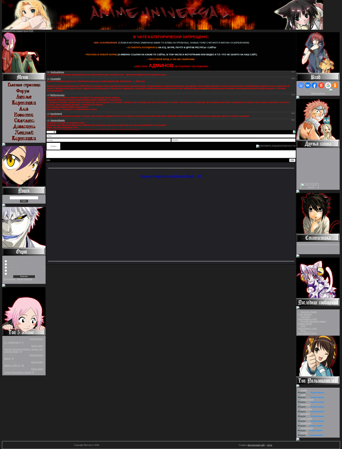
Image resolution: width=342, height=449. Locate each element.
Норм (11, 264)
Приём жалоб (305, 324)
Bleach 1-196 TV (12, 365)
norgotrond (307, 428)
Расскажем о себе (307, 319)
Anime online (37, 346)
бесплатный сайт (256, 445)
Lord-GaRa (306, 418)
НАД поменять (15, 267)
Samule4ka (306, 409)
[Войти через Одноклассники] (335, 85)
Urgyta (304, 433)
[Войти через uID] (301, 85)
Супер (11, 261)
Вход (25, 31)
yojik (303, 395)
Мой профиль (318, 93)
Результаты (9, 279)
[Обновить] (294, 131)
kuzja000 (305, 414)
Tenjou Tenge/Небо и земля (17, 372)
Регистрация (16, 31)
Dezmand (305, 316)
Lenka (304, 390)
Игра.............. (307, 331)
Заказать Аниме (309, 312)
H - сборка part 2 (12, 342)
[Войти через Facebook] (314, 85)
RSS (31, 31)
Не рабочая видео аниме (313, 321)
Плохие (12, 273)
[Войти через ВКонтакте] (308, 85)
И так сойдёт (14, 270)
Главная (6, 31)
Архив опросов (24, 279)
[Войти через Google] (328, 85)
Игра (303, 326)
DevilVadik (306, 423)
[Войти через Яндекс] (321, 85)
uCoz (269, 445)
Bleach (7, 358)
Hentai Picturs (36, 339)
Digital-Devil (307, 399)
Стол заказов (305, 314)
